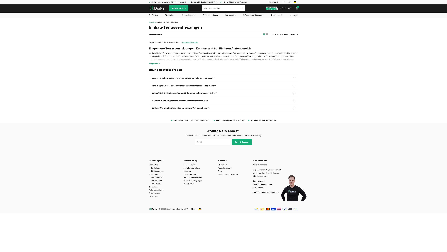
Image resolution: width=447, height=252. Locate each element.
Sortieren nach (277, 34)
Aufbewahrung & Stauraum (253, 15)
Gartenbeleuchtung (210, 15)
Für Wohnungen (157, 171)
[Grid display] (264, 34)
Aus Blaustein (156, 184)
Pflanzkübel (169, 15)
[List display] (267, 34)
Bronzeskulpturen (188, 15)
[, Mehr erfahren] (283, 8)
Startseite (152, 22)
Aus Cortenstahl (157, 177)
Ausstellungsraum (224, 168)
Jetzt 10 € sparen (242, 142)
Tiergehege (153, 187)
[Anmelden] (290, 8)
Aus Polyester (156, 181)
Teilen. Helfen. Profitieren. (228, 174)
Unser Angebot (156, 160)
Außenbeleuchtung (156, 190)
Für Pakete (155, 168)
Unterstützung (191, 160)
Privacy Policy (189, 184)
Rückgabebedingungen (193, 181)
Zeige (154, 64)
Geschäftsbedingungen (193, 177)
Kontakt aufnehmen (261, 192)
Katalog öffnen (178, 8)
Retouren (187, 171)
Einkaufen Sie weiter (190, 42)
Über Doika (222, 165)
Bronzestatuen (154, 193)
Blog (220, 171)
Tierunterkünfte (277, 15)
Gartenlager (153, 196)
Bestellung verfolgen (192, 168)
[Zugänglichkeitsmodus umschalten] (283, 2)
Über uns (222, 160)
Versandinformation (191, 174)
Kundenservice (274, 2)
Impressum (275, 192)
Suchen (242, 8)
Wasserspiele (230, 15)
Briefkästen (153, 15)
